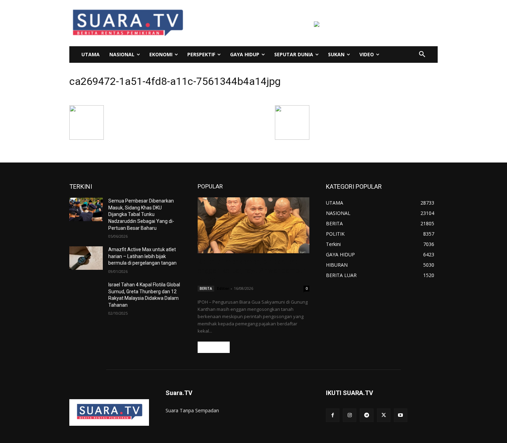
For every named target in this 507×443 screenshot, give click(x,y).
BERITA (206, 288)
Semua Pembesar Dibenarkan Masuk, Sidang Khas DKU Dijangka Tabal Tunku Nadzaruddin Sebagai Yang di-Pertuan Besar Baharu (141, 214)
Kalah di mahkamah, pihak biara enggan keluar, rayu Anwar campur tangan (251, 270)
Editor (223, 288)
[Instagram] (349, 415)
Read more (214, 347)
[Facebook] (332, 415)
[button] (422, 54)
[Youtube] (400, 415)
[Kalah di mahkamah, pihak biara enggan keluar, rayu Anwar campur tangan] (253, 225)
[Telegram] (366, 415)
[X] (383, 415)
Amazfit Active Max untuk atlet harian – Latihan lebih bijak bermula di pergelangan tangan (142, 256)
